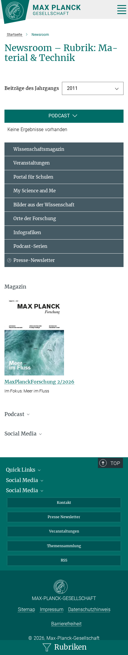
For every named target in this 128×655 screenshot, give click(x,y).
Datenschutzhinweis (89, 609)
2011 (72, 88)
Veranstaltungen (31, 163)
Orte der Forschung (34, 218)
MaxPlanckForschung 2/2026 (39, 382)
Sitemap (26, 609)
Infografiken (27, 232)
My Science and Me (34, 191)
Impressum (51, 609)
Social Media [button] (21, 434)
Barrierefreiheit (66, 624)
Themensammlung (64, 546)
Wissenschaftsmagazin (38, 149)
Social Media (22, 480)
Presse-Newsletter (34, 260)
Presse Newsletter (64, 517)
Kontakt (64, 502)
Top (115, 463)
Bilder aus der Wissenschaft (43, 205)
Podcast (59, 116)
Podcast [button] (15, 414)
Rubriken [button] (69, 647)
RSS (64, 560)
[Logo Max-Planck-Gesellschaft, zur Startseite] (56, 12)
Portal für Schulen (33, 177)
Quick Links (21, 470)
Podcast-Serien (30, 246)
